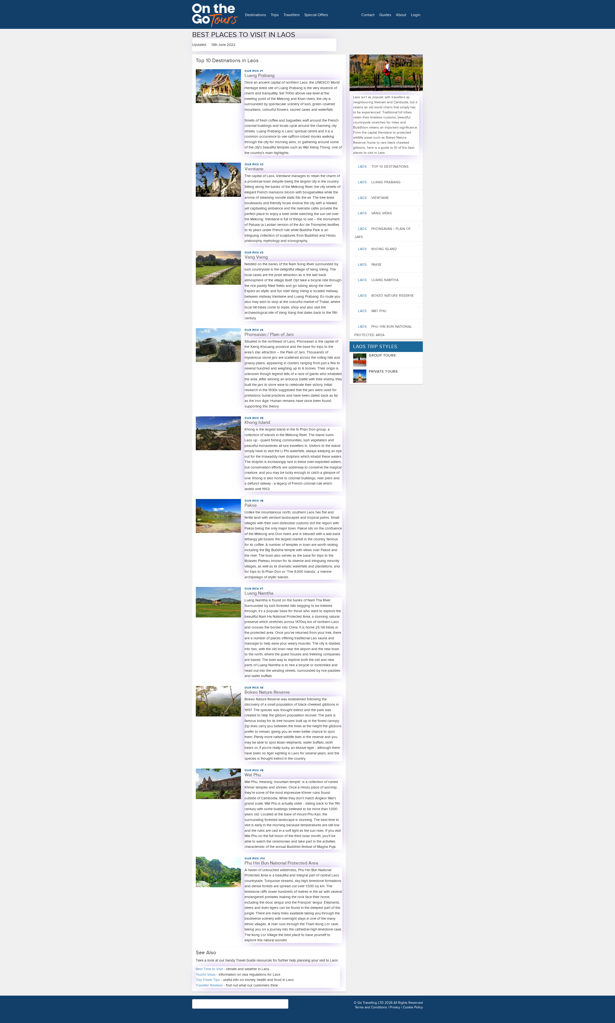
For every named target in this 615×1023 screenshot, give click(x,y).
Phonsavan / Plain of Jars (382, 233)
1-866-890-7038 (261, 1001)
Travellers (291, 14)
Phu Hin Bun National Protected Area (383, 331)
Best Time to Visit (209, 969)
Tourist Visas (205, 974)
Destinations (255, 14)
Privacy (395, 1007)
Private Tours (383, 371)
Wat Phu (372, 311)
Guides (385, 14)
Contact (368, 14)
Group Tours (382, 355)
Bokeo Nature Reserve (386, 296)
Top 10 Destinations (383, 167)
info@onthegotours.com (211, 1006)
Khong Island (377, 249)
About (401, 14)
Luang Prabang (379, 182)
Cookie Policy (413, 1007)
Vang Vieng (375, 213)
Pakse (370, 265)
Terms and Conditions (371, 1007)
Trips (275, 14)
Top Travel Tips (208, 980)
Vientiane (373, 198)
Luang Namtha (378, 280)
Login (415, 14)
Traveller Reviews (209, 985)
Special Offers (316, 14)
